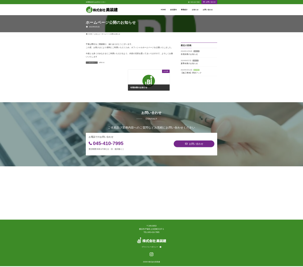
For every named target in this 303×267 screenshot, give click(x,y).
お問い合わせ (211, 2)
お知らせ (102, 62)
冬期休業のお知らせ (189, 54)
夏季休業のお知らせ (189, 64)
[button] (194, 143)
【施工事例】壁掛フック (191, 73)
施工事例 (196, 70)
